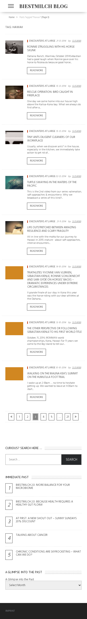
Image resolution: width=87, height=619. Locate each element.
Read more (36, 71)
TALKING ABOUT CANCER (32, 534)
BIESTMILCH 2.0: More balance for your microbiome (43, 486)
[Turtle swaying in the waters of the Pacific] (14, 182)
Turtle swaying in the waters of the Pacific (52, 184)
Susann (76, 41)
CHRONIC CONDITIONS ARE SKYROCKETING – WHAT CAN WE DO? (48, 553)
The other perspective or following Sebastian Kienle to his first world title (54, 330)
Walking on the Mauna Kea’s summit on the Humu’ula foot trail (52, 375)
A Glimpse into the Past (19, 579)
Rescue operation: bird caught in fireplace (50, 94)
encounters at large (42, 41)
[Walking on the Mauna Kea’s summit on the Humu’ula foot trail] (14, 374)
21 (67, 416)
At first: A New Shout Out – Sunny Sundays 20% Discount (46, 520)
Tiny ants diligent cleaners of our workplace (51, 139)
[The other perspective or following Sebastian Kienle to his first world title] (14, 328)
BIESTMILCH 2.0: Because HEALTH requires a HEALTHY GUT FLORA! (44, 503)
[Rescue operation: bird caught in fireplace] (14, 92)
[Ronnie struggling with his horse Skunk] (14, 47)
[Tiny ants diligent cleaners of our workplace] (14, 137)
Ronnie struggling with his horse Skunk (51, 48)
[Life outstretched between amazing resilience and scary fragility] (14, 227)
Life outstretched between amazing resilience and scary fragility (51, 229)
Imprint (10, 611)
